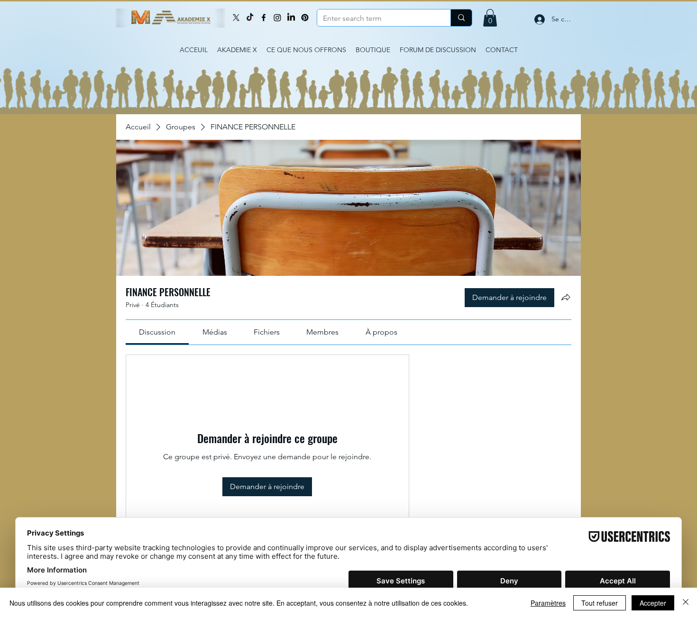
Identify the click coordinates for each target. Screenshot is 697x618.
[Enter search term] (461, 17)
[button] (490, 18)
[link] (157, 331)
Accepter (653, 603)
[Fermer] (685, 602)
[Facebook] (263, 17)
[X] (236, 17)
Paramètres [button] (548, 603)
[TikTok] (250, 17)
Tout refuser (599, 603)
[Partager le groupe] (565, 297)
